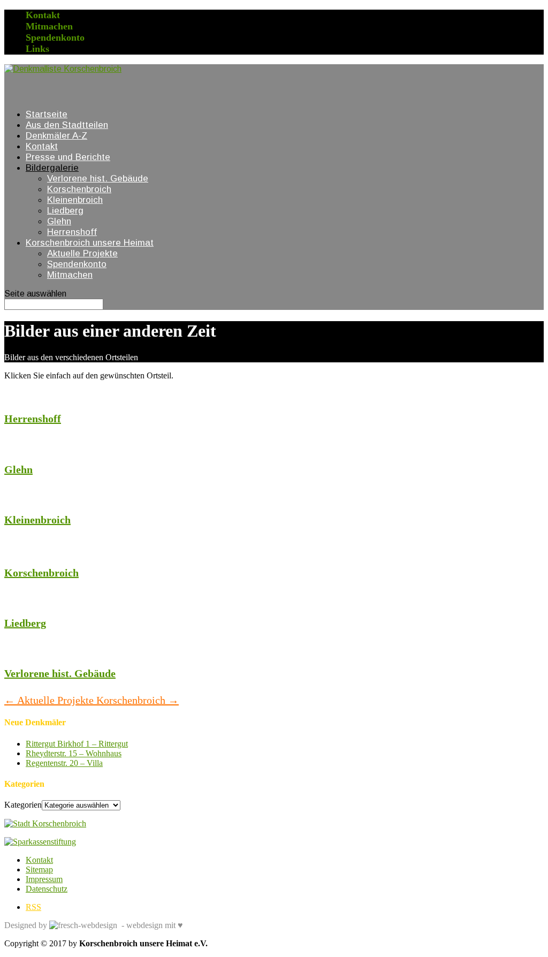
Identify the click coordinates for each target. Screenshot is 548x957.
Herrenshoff (72, 232)
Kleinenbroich (75, 200)
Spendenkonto (55, 37)
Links (37, 48)
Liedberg (65, 211)
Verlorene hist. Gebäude (97, 178)
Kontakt (43, 15)
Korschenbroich (79, 189)
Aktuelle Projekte (82, 253)
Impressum (44, 879)
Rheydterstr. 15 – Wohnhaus (73, 753)
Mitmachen (49, 26)
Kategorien (23, 804)
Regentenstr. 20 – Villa (64, 763)
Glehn (59, 221)
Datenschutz (46, 888)
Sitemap (39, 869)
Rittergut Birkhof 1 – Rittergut (77, 743)
